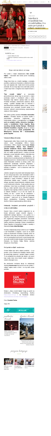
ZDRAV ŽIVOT (25, 45)
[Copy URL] (44, 36)
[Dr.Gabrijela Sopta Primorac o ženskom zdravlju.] (19, 361)
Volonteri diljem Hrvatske (13, 55)
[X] (32, 36)
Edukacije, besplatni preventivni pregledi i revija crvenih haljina (20, 58)
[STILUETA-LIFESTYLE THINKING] (7, 2)
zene (13, 49)
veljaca (26, 47)
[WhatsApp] (35, 36)
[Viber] (41, 36)
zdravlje (7, 49)
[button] (48, 2)
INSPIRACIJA (16, 45)
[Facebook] (29, 36)
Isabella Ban (33, 31)
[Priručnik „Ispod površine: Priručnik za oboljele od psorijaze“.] (8, 361)
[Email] (38, 36)
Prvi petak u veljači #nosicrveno (15, 60)
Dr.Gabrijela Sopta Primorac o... (18, 368)
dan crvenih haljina (16, 47)
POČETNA (7, 45)
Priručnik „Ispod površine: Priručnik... (8, 368)
